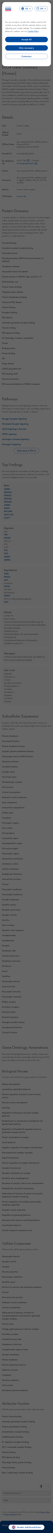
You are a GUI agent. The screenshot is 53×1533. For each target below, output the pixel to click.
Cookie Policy (33, 31)
